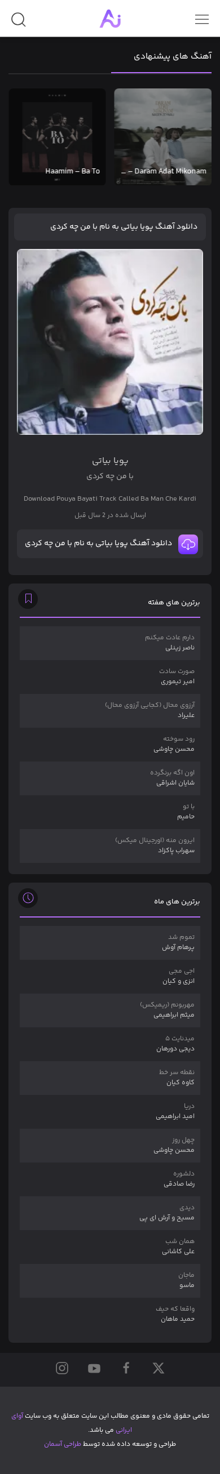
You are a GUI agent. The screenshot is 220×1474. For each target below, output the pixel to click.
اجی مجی (178, 976)
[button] (18, 24)
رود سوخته (174, 744)
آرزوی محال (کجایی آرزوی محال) (150, 710)
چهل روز (174, 1145)
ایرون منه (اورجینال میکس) (155, 845)
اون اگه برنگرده (172, 778)
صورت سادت (177, 676)
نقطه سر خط (177, 1077)
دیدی (167, 1213)
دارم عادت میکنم (170, 643)
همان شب (178, 1246)
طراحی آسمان (62, 1444)
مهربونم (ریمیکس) (167, 1010)
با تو (186, 811)
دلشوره (179, 1179)
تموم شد (178, 942)
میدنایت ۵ (175, 1044)
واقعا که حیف (175, 1314)
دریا (175, 1111)
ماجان (186, 1280)
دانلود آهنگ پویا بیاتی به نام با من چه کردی (123, 227)
